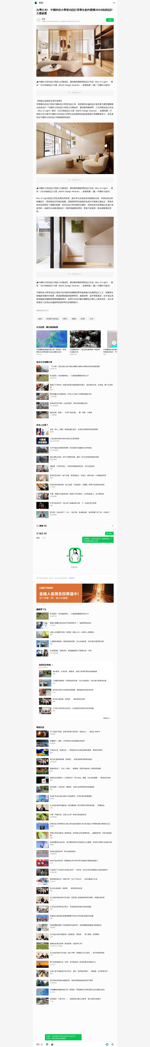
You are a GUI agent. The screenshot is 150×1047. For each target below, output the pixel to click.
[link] (47, 1044)
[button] (39, 1044)
